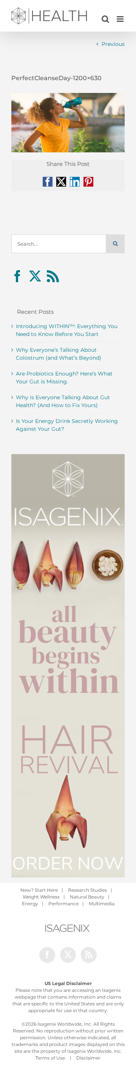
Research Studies (87, 890)
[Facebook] (17, 276)
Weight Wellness (41, 897)
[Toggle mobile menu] (121, 19)
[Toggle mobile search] (105, 19)
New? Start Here (39, 890)
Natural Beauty (87, 897)
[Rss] (53, 276)
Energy (30, 903)
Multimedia (101, 903)
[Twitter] (35, 276)
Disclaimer (88, 1058)
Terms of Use (50, 1058)
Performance (63, 903)
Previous (113, 44)
